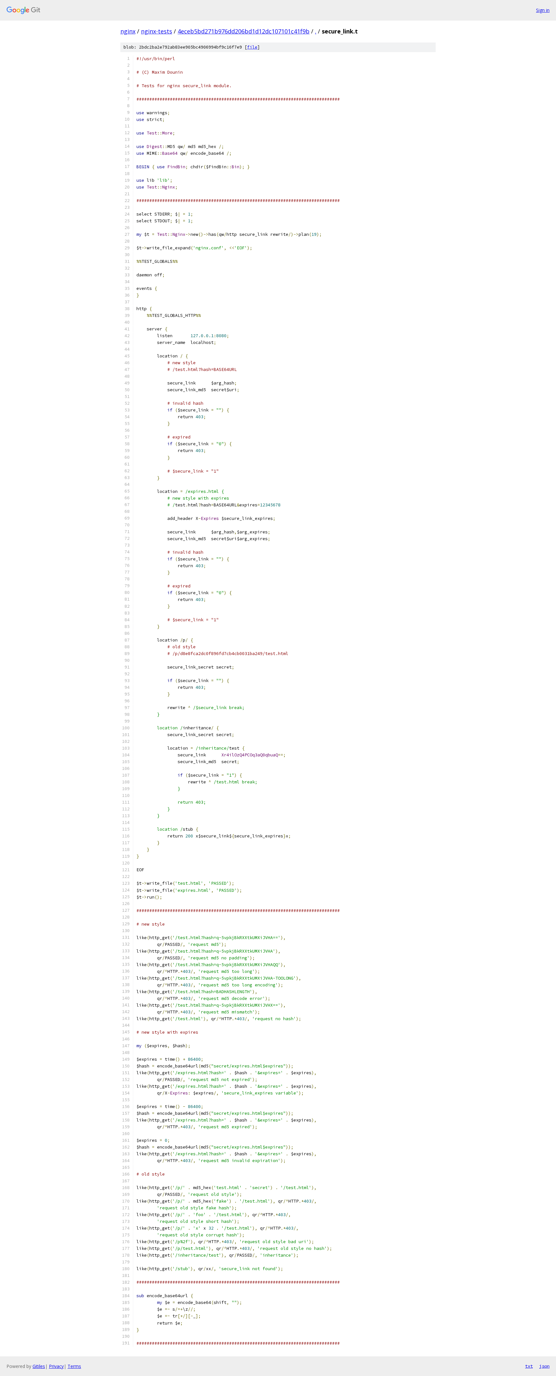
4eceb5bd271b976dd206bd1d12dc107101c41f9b (244, 31)
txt (529, 1366)
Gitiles (38, 1366)
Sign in (543, 10)
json (544, 1366)
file (252, 47)
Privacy (56, 1366)
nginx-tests (156, 31)
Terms (74, 1366)
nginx (127, 31)
